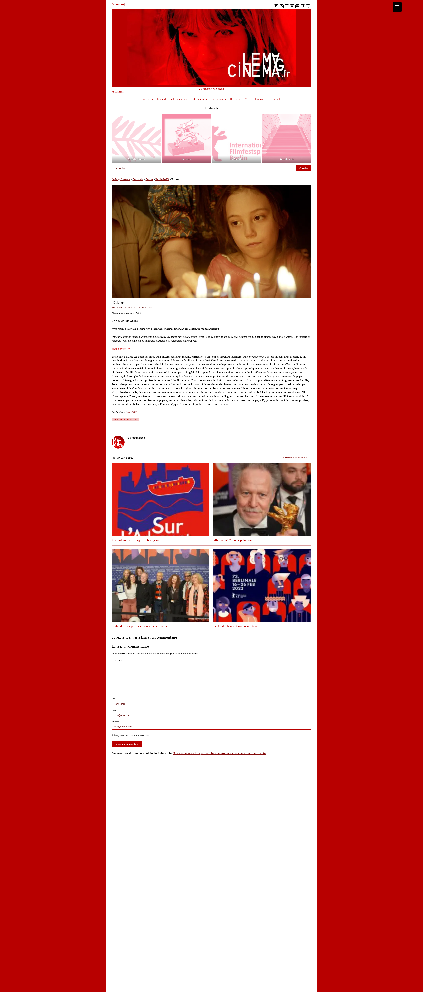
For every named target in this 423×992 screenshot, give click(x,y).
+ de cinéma (198, 99)
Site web (115, 721)
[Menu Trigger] (397, 7)
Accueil (147, 99)
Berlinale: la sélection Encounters (235, 626)
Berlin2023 (162, 179)
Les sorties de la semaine (171, 99)
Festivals (138, 179)
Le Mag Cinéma (121, 179)
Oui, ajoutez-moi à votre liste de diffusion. (132, 735)
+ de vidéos (217, 99)
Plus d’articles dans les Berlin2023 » (296, 457)
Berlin (149, 179)
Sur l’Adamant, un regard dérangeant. (136, 540)
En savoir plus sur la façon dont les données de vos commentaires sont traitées (219, 753)
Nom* (114, 698)
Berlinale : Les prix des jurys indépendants (139, 626)
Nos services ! (238, 99)
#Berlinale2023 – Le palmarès (232, 540)
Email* (114, 710)
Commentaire (117, 660)
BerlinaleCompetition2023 (125, 419)
